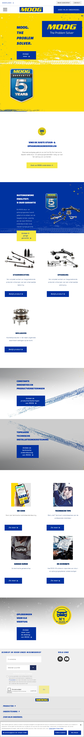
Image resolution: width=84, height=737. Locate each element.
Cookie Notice (52, 728)
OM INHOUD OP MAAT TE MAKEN (22, 673)
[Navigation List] (5, 10)
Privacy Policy (59, 728)
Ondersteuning (10, 711)
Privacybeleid (12, 680)
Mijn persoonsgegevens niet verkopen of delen (15, 732)
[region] (42, 729)
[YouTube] (66, 659)
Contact (77, 2)
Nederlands (6, 3)
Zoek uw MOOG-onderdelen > (42, 165)
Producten (8, 706)
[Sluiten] (80, 725)
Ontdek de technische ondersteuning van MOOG (27, 451)
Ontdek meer (26, 55)
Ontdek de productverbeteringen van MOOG (30, 401)
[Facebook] (60, 659)
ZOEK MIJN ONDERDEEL (13, 717)
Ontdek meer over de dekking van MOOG (25, 633)
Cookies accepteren (60, 732)
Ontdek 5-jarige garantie (26, 235)
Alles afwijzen (74, 732)
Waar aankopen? (64, 2)
